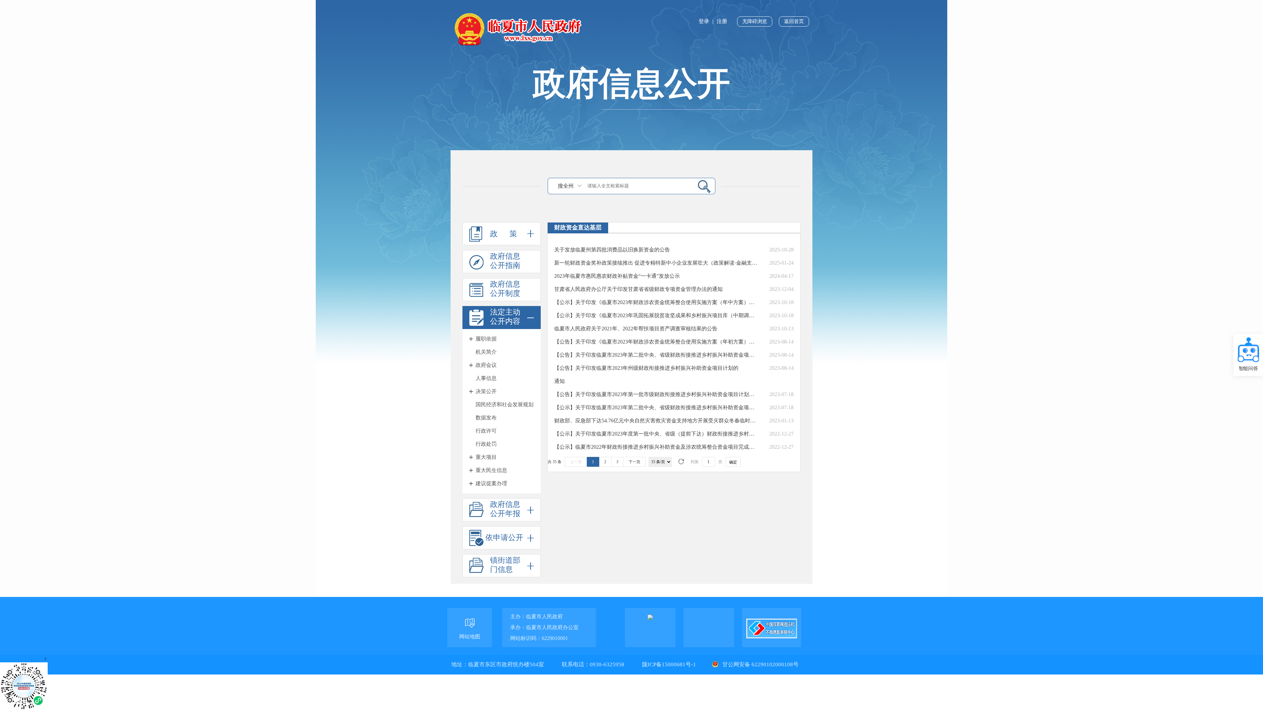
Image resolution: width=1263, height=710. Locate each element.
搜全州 (566, 186)
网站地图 (469, 636)
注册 (722, 21)
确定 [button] (733, 462)
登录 (704, 21)
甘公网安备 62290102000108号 (760, 664)
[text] (638, 186)
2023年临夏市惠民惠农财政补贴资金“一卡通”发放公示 (617, 276)
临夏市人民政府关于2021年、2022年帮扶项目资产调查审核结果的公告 (635, 328)
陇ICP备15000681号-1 (669, 664)
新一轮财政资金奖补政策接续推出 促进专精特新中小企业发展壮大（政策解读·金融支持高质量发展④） (656, 263)
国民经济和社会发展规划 (504, 404)
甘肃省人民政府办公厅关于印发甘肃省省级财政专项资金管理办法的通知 (638, 289)
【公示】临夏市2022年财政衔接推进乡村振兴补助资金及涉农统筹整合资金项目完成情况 (656, 447)
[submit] (702, 186)
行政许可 (486, 431)
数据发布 (486, 417)
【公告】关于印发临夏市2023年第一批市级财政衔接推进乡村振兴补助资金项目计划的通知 (656, 394)
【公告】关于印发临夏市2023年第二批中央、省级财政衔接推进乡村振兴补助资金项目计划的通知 (656, 355)
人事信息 (486, 378)
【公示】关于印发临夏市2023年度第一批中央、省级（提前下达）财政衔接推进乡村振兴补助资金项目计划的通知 (656, 434)
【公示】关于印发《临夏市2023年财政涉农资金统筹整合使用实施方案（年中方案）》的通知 (656, 302)
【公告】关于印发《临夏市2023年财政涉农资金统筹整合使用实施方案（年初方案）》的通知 (656, 341)
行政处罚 (486, 444)
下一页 (634, 462)
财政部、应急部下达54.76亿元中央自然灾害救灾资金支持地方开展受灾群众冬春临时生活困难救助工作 (656, 420)
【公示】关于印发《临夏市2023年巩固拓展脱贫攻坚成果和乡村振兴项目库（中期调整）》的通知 (656, 315)
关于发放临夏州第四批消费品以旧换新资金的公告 (612, 249)
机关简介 (486, 352)
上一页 (576, 462)
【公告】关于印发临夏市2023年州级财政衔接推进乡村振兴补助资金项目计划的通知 (646, 374)
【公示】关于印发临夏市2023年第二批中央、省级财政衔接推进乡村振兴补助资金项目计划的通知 (656, 407)
